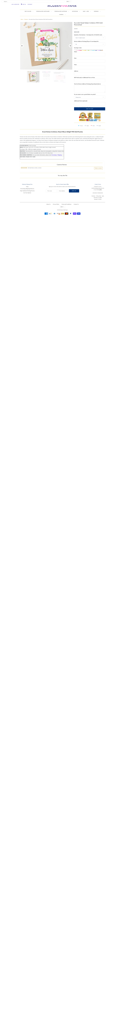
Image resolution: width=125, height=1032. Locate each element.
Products (26, 19)
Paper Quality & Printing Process (27, 190)
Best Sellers (28, 11)
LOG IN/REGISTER (15, 4)
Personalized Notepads (61, 11)
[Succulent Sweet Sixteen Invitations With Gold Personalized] (46, 46)
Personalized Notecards (43, 11)
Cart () (24, 4)
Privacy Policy (56, 204)
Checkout (30, 4)
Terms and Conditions (66, 204)
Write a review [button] (98, 168)
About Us (48, 204)
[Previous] (22, 45)
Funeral (61, 14)
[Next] (70, 45)
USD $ (68, 1)
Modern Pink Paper (64, 209)
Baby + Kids (86, 11)
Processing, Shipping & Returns (27, 188)
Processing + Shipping (56, 155)
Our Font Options (27, 192)
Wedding (96, 11)
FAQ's (27, 186)
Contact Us (76, 204)
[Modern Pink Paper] (62, 6)
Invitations (75, 11)
